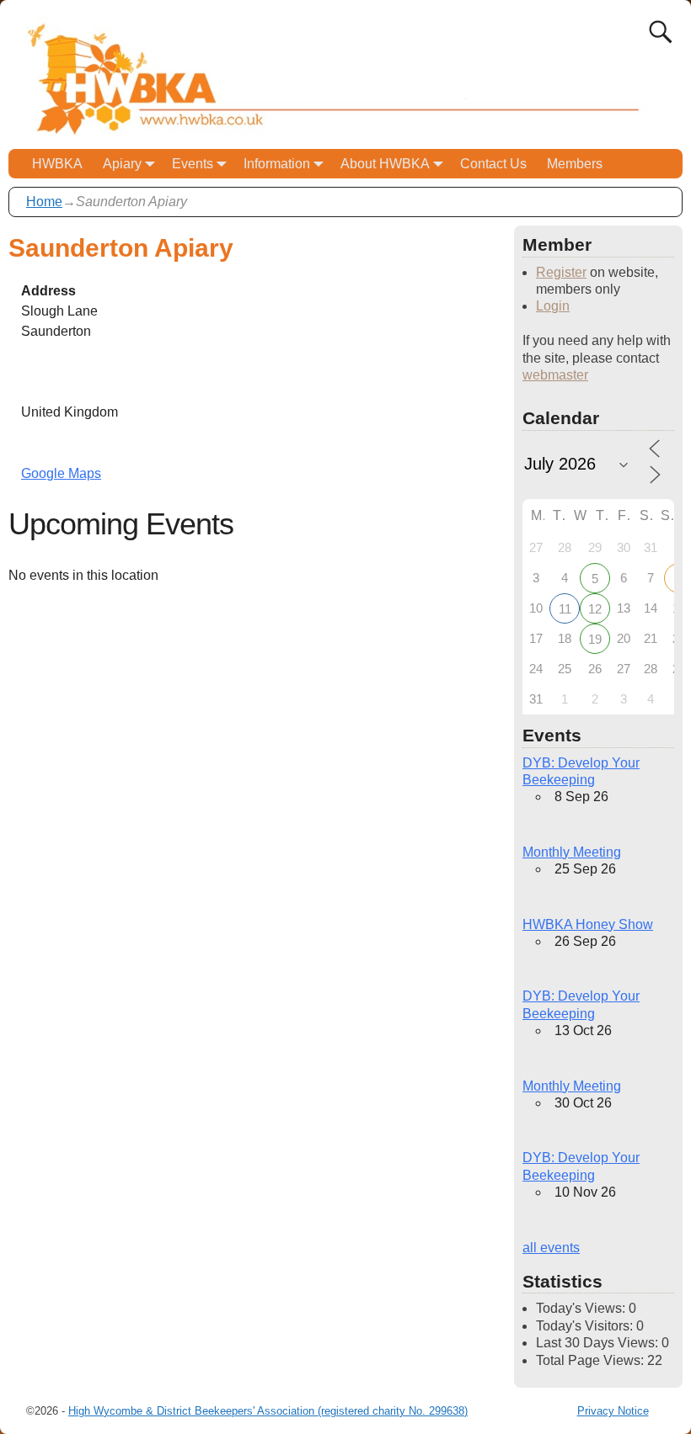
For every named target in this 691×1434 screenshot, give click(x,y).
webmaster (555, 375)
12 (595, 609)
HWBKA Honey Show (587, 924)
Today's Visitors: (586, 1326)
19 (595, 639)
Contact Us (493, 164)
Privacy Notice (613, 1411)
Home (44, 201)
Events (192, 164)
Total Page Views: (591, 1360)
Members (575, 164)
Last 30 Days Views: (599, 1343)
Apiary (122, 164)
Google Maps (61, 473)
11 (565, 609)
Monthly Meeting (571, 852)
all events (551, 1247)
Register (561, 272)
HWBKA (57, 164)
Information (277, 164)
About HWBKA (385, 164)
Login (553, 306)
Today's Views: (582, 1308)
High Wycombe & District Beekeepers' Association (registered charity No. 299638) (268, 1411)
